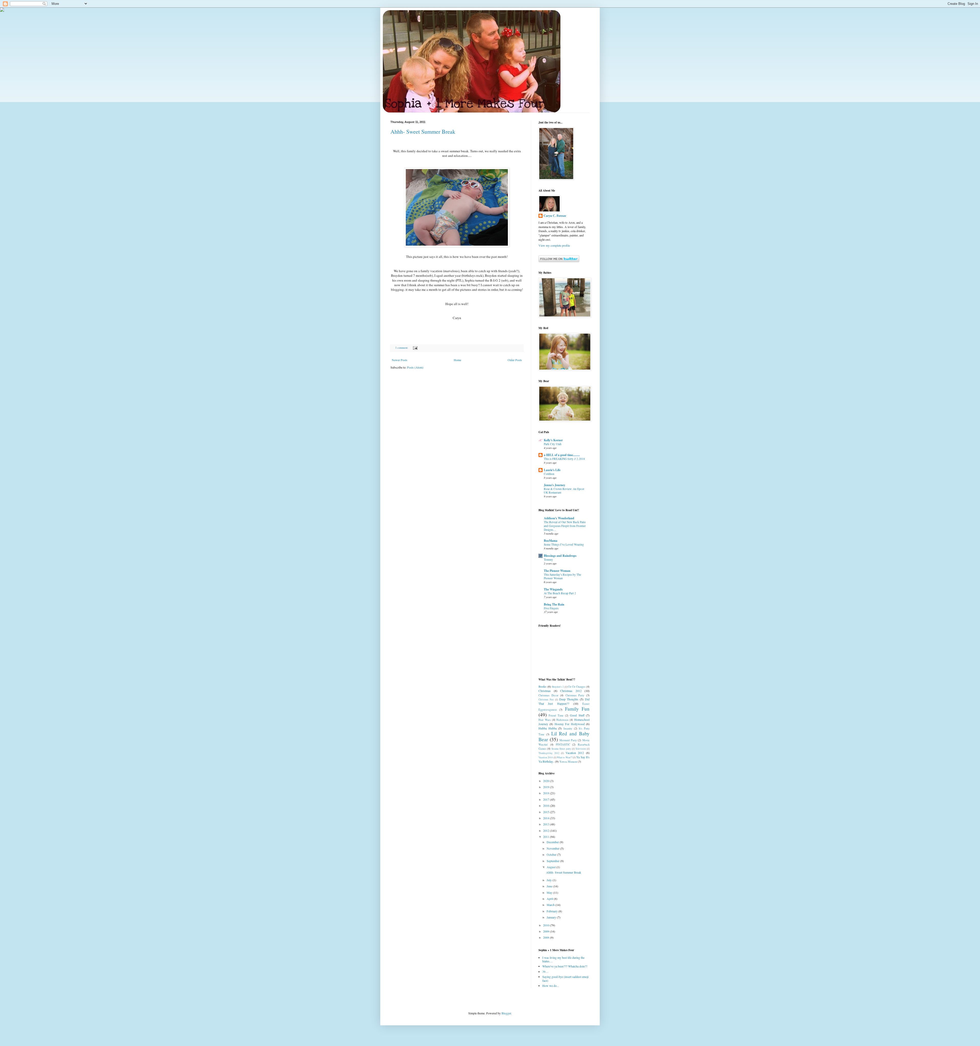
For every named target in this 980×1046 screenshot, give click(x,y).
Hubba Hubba (547, 728)
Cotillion (549, 474)
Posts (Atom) (415, 367)
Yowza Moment (568, 761)
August (551, 867)
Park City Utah (552, 444)
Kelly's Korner (553, 440)
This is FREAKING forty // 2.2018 (564, 459)
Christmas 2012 (571, 691)
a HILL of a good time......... (562, 455)
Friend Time (556, 715)
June (550, 886)
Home (457, 360)
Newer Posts (399, 360)
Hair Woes (544, 720)
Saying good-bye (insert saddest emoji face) (565, 978)
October (552, 854)
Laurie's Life (552, 470)
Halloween (562, 720)
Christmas (544, 691)
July (550, 880)
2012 (546, 830)
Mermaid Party (568, 740)
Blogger (506, 1013)
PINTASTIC (563, 744)
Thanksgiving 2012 (548, 753)
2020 (546, 781)
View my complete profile (554, 245)
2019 (546, 787)
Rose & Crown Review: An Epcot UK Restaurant (564, 491)
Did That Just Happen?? (564, 701)
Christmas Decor (548, 695)
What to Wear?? (564, 757)
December (553, 842)
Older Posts (515, 360)
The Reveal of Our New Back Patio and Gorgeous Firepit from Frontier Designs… (565, 526)
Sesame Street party (561, 748)
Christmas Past (546, 699)
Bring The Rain (554, 604)
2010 (546, 925)
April (550, 899)
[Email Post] (415, 347)
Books (542, 686)
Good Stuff (577, 715)
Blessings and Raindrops (560, 555)
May (550, 892)
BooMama (550, 540)
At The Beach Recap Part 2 (560, 593)
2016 (546, 805)
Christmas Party (575, 695)
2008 (546, 937)
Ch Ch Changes (576, 686)
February (552, 911)
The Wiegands (553, 589)
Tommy (548, 559)
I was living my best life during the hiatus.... (563, 959)
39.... (545, 971)
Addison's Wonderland (559, 518)
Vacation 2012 (575, 753)
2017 (546, 799)
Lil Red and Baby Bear (564, 736)
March (551, 905)
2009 (546, 931)
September (553, 861)
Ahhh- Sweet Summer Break (422, 131)
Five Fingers (551, 608)
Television (580, 748)
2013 (546, 824)
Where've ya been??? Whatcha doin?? (564, 966)
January (552, 917)
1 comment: (402, 347)
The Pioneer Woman (557, 571)
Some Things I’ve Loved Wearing (564, 544)
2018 (546, 793)
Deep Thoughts (569, 699)
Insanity (568, 728)
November (553, 848)
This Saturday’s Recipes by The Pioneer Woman (562, 576)
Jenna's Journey (554, 485)
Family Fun (577, 708)
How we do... (550, 986)
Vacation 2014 (545, 757)
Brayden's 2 (558, 686)
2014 (546, 818)
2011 (546, 837)
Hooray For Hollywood (570, 724)
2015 (546, 812)
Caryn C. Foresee (555, 216)
